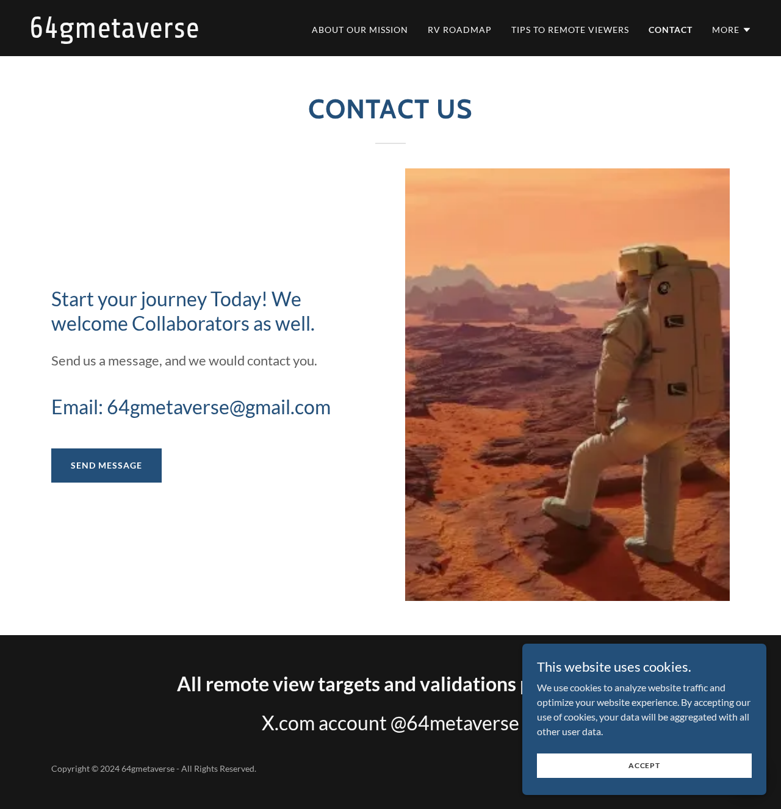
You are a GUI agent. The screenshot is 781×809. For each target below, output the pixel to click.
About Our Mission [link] (360, 29)
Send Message (106, 465)
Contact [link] (671, 29)
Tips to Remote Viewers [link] (570, 29)
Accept (644, 765)
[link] (155, 34)
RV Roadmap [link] (460, 29)
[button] (732, 30)
